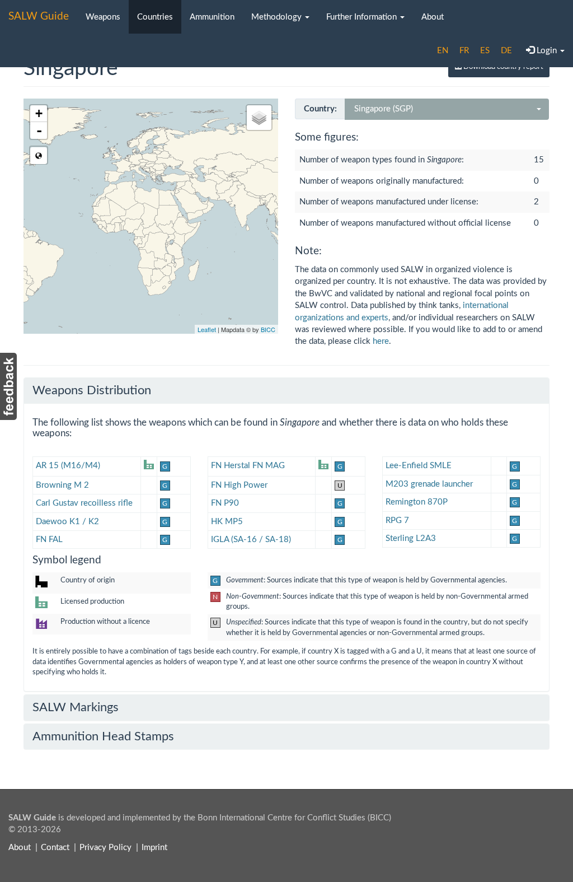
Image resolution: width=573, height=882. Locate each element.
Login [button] (546, 50)
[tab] (286, 390)
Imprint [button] (154, 847)
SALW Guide (38, 16)
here (381, 341)
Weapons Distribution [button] (91, 390)
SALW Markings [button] (75, 707)
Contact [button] (55, 847)
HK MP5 (227, 521)
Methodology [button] (277, 17)
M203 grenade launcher (429, 484)
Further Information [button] (362, 17)
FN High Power (239, 485)
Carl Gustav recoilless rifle (84, 503)
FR (464, 50)
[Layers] (259, 117)
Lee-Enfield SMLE (419, 465)
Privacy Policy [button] (105, 847)
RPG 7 (397, 520)
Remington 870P (417, 502)
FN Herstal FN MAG (248, 465)
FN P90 (225, 503)
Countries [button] (155, 17)
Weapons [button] (103, 17)
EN (442, 50)
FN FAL (49, 539)
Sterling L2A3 (411, 538)
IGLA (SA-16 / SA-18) (251, 539)
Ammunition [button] (212, 17)
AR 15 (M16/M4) (68, 465)
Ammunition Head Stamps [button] (103, 736)
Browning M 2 (62, 485)
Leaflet (207, 329)
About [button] (432, 17)
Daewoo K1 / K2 (67, 521)
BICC (268, 329)
